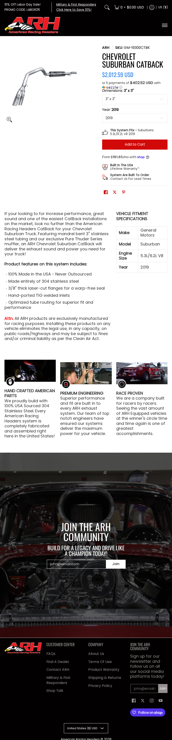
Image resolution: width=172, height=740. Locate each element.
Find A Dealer (57, 661)
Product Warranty (103, 669)
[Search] (107, 7)
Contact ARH (57, 669)
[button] (135, 85)
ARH (105, 47)
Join (115, 563)
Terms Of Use (100, 661)
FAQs (50, 653)
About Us (96, 653)
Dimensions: (118, 90)
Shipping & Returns (104, 677)
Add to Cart (135, 144)
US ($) (163, 7)
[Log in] (151, 7)
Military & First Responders (58, 680)
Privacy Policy (100, 685)
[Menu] (164, 25)
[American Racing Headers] (32, 25)
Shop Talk (54, 690)
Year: (110, 110)
